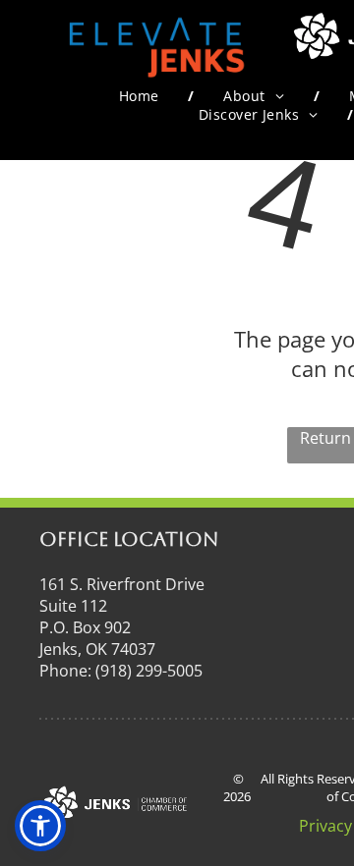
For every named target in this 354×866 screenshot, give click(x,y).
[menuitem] (142, 95)
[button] (40, 825)
